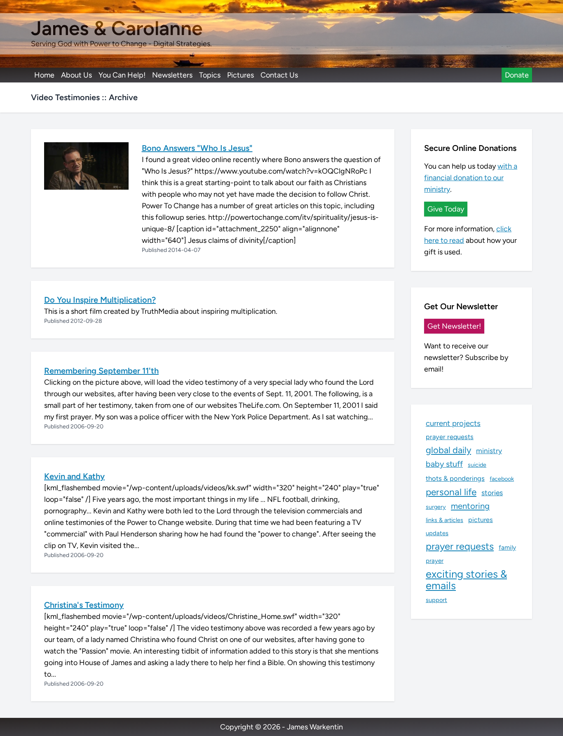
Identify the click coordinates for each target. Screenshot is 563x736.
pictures (480, 520)
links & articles (444, 520)
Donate (517, 75)
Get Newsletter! (454, 326)
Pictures (240, 75)
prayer (434, 560)
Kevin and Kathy (74, 476)
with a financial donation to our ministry (470, 178)
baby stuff (444, 464)
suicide (477, 464)
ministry (489, 451)
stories (492, 492)
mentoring (470, 506)
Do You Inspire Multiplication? (100, 300)
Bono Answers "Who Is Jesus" (197, 148)
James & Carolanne (116, 28)
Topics (210, 75)
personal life (451, 492)
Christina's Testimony (84, 605)
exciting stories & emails (466, 579)
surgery (436, 506)
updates (437, 533)
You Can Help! (122, 75)
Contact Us (279, 75)
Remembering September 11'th (101, 371)
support (436, 600)
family (507, 547)
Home (44, 75)
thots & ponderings (455, 478)
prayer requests (450, 437)
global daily (448, 449)
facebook (502, 478)
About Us (76, 75)
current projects (453, 423)
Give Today (445, 209)
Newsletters (172, 75)
